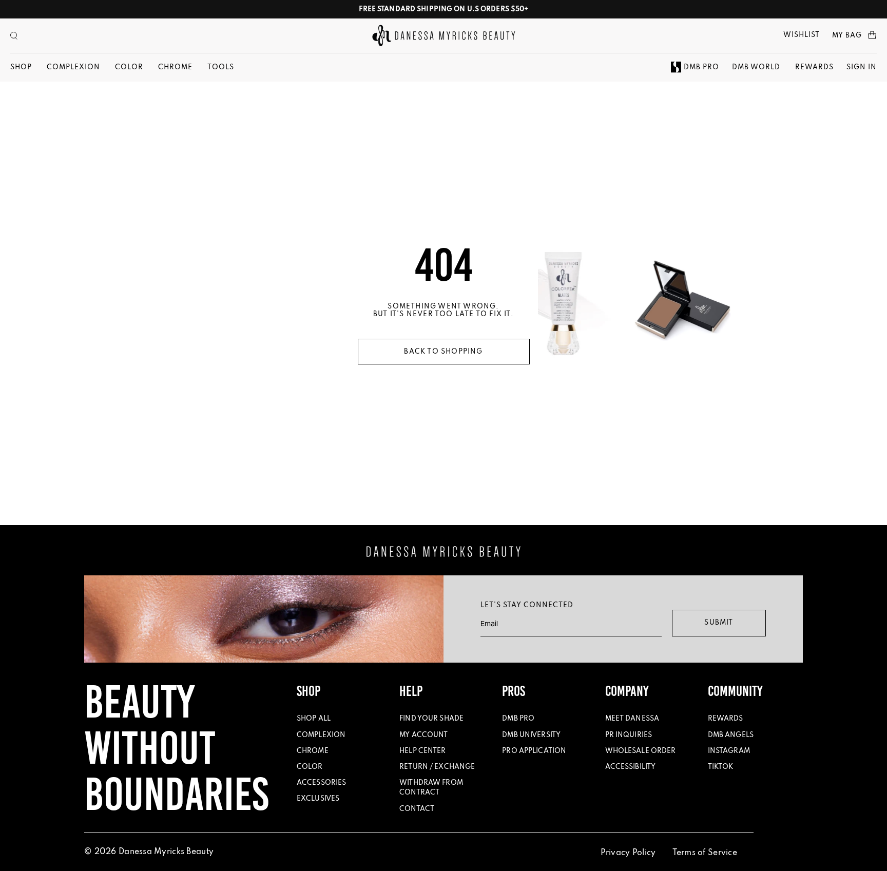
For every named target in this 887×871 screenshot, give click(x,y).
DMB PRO (701, 67)
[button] (13, 36)
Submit (718, 623)
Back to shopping (443, 352)
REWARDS (814, 67)
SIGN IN (861, 67)
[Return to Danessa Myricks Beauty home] (444, 36)
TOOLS (220, 67)
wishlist (801, 35)
